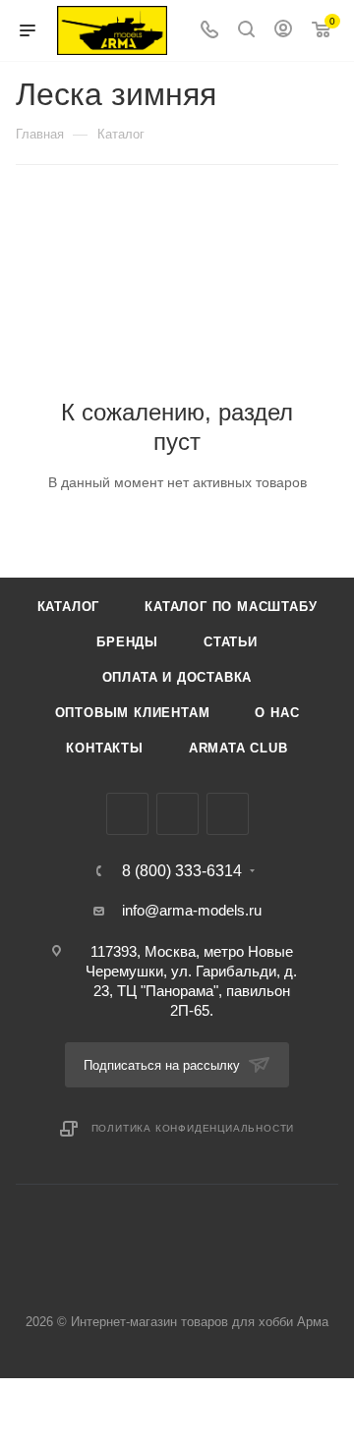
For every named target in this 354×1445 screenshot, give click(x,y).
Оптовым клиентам (132, 712)
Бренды (127, 642)
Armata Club (238, 748)
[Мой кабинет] (283, 31)
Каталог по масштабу (231, 606)
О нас (277, 712)
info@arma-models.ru (192, 910)
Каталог (68, 606)
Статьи (231, 642)
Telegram (177, 814)
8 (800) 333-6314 (182, 871)
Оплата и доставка (177, 677)
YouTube (227, 814)
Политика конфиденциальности (193, 1128)
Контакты (104, 748)
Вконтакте (127, 814)
